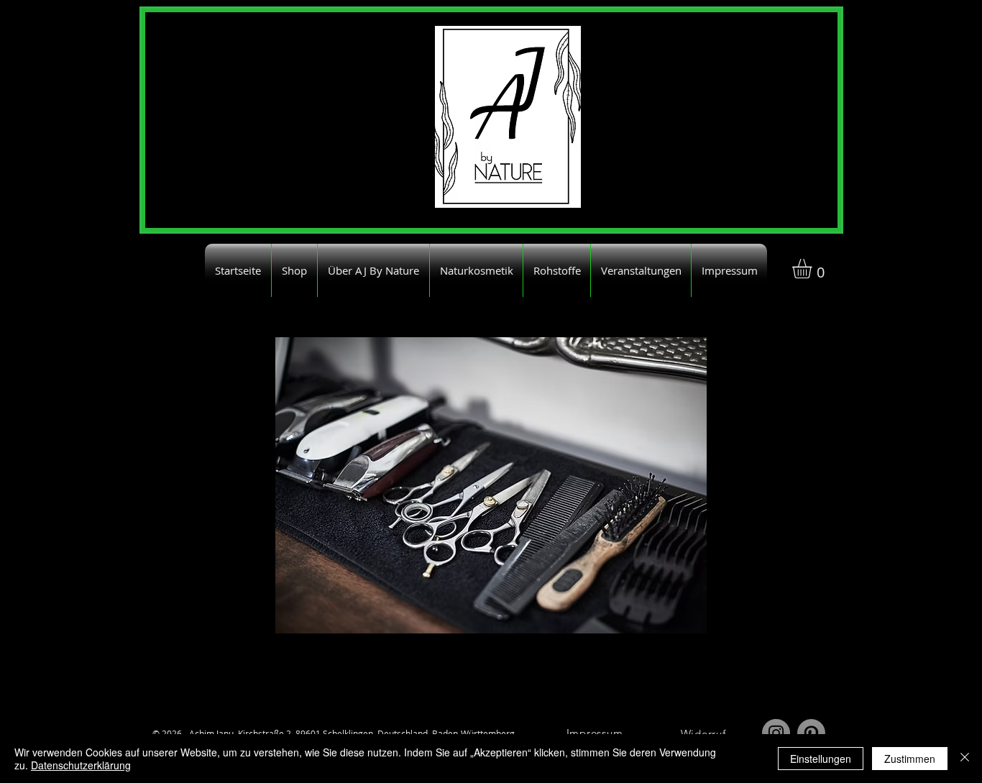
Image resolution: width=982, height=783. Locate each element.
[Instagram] (776, 733)
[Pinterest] (811, 733)
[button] (813, 268)
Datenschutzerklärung (81, 765)
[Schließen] (964, 758)
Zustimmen (909, 758)
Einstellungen (820, 758)
